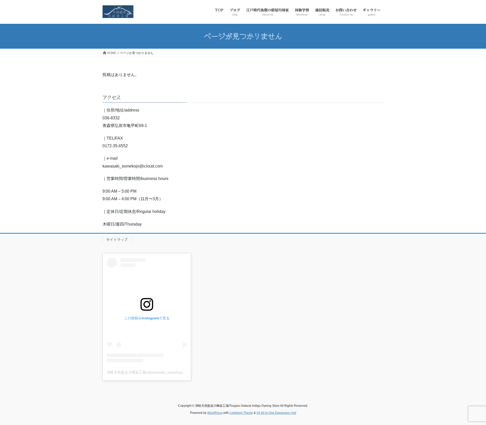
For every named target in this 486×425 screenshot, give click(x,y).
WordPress (214, 413)
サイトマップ (117, 239)
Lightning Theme (241, 413)
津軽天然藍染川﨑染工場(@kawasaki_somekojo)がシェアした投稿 (159, 372)
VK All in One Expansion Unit (276, 413)
